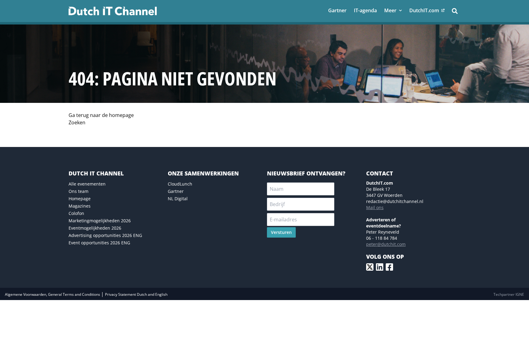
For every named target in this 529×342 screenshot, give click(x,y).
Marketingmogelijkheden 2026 (100, 221)
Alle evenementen (87, 184)
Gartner (176, 191)
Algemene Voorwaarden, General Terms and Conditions (53, 294)
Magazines (80, 206)
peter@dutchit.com (386, 244)
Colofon (76, 213)
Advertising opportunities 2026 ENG (105, 235)
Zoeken (77, 122)
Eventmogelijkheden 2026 (95, 228)
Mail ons (375, 207)
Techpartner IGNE (508, 294)
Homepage (80, 198)
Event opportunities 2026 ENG (99, 243)
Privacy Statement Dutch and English (136, 294)
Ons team (78, 191)
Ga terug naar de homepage (101, 115)
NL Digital (178, 198)
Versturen (281, 232)
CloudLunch (180, 184)
